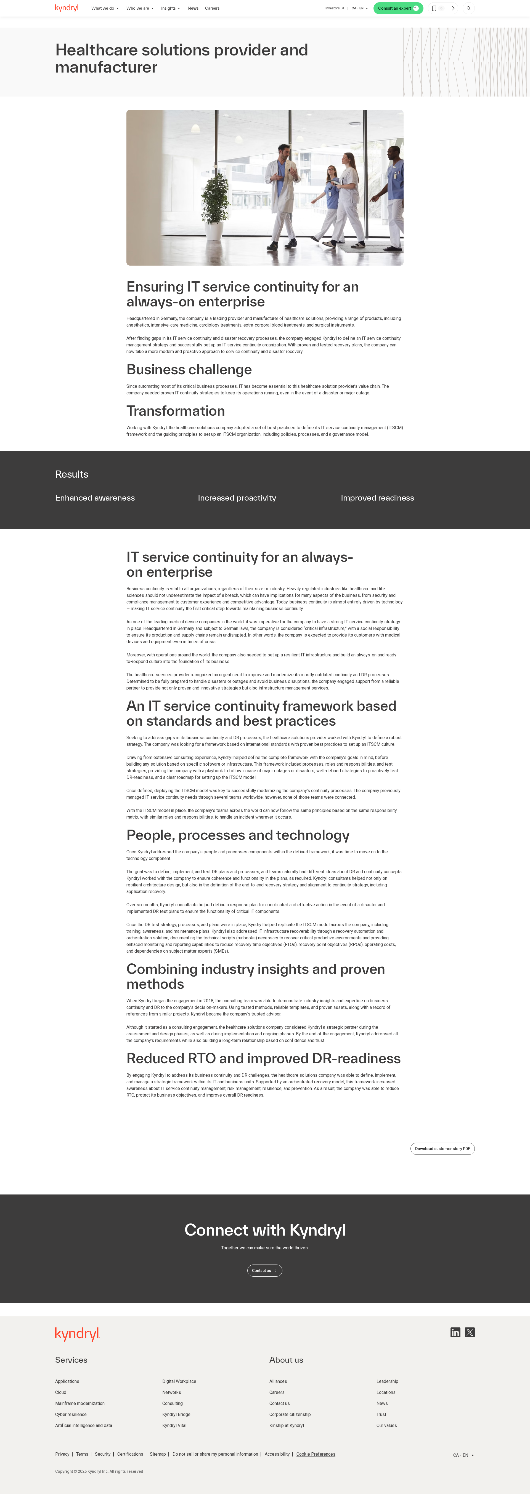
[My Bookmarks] (453, 8)
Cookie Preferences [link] (315, 1454)
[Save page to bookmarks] (434, 8)
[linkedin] (455, 1332)
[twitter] (470, 1332)
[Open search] (469, 8)
